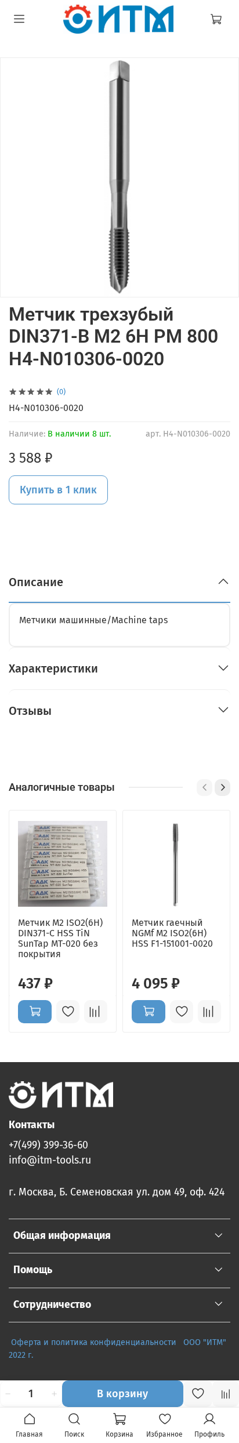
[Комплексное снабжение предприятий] (179, 1342)
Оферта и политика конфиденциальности (93, 1342)
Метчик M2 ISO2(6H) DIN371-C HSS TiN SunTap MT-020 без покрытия (60, 938)
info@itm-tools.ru (50, 1160)
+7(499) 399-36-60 (48, 1145)
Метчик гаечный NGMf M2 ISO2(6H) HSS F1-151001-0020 (172, 933)
